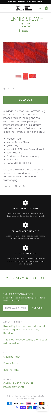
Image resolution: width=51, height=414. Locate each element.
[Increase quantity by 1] (33, 89)
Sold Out (25, 100)
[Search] (40, 8)
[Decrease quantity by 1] (19, 89)
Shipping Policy (11, 356)
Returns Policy (11, 369)
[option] (25, 53)
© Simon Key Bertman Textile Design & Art (25, 396)
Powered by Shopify (25, 398)
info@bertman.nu (13, 387)
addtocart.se (11, 343)
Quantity (8, 89)
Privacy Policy (10, 363)
